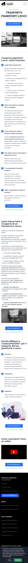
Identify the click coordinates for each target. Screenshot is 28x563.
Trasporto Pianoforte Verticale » (10, 505)
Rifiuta (10, 560)
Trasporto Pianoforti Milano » (9, 520)
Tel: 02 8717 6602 (6, 487)
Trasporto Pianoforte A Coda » (9, 509)
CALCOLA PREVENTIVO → (14, 206)
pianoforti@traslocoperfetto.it (9, 491)
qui (10, 556)
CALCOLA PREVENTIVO (14, 23)
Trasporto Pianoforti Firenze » (9, 531)
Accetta (18, 560)
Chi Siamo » (4, 483)
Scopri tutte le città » (7, 535)
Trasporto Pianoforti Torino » (9, 524)
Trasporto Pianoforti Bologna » (9, 528)
